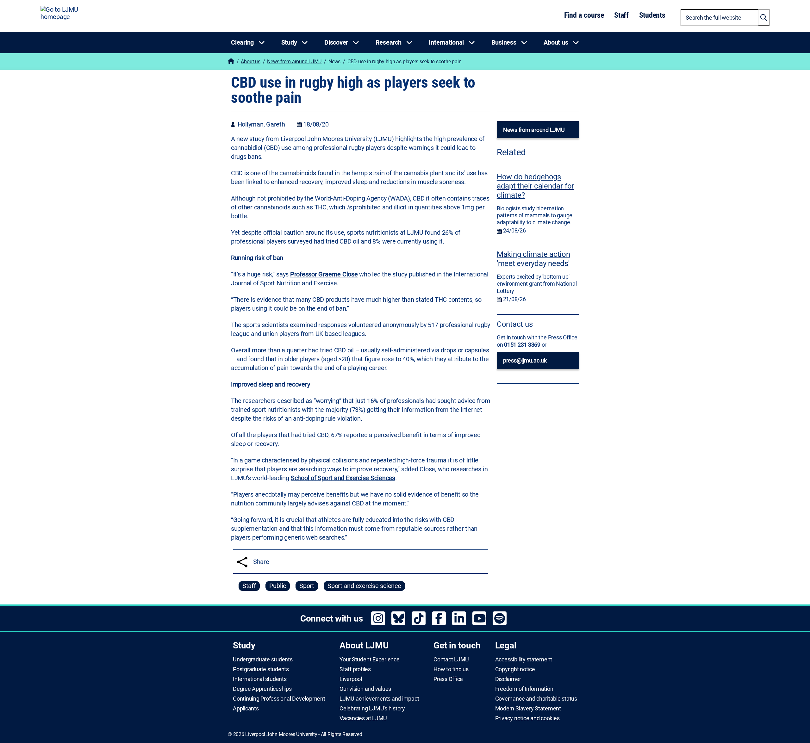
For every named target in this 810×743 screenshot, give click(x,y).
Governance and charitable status (536, 699)
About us (250, 62)
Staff (621, 15)
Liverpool (351, 679)
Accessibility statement (523, 659)
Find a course (584, 15)
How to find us (451, 669)
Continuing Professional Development (279, 699)
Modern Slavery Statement (528, 708)
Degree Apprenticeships (262, 689)
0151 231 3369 (522, 344)
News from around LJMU (294, 62)
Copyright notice (515, 669)
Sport (306, 586)
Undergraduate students (263, 659)
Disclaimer (508, 679)
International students (260, 679)
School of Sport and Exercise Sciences (343, 478)
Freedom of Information (524, 689)
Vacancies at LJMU (363, 718)
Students (652, 15)
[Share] (242, 561)
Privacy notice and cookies (527, 718)
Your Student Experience (369, 659)
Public (277, 586)
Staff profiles (355, 669)
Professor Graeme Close (324, 274)
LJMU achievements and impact (379, 699)
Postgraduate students (261, 669)
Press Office (448, 679)
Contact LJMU (451, 659)
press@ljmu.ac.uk (525, 360)
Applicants (246, 708)
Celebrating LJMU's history (372, 708)
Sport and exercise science (364, 586)
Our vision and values (365, 689)
